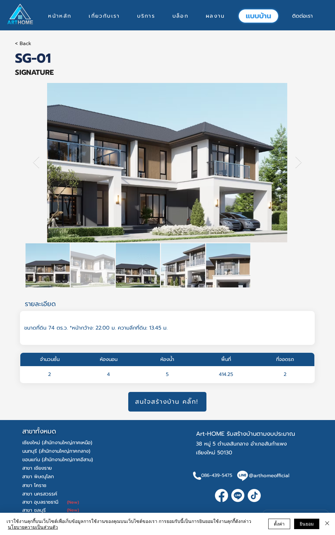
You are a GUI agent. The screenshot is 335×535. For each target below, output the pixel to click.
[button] (146, 16)
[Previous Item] (36, 162)
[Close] (327, 524)
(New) (73, 502)
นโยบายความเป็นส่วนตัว (33, 527)
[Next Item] (298, 162)
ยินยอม (307, 523)
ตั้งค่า (279, 523)
